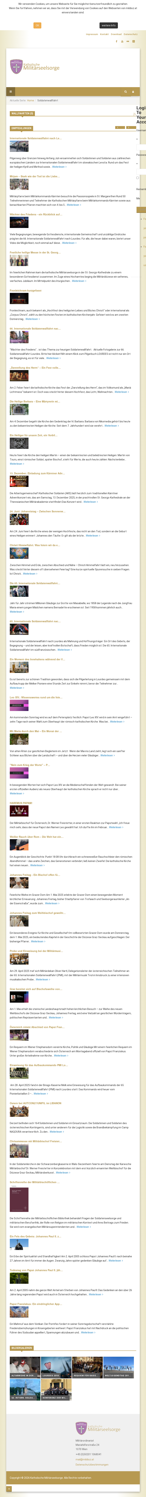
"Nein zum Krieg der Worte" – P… (30, 765)
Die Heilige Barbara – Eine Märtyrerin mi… (35, 401)
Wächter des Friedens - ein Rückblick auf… (36, 214)
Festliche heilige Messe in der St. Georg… (35, 252)
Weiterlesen (58, 166)
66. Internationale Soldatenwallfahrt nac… (35, 328)
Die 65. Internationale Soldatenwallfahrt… (35, 583)
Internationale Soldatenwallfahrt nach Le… (36, 138)
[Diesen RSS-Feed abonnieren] (134, 114)
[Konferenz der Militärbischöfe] (56, 1390)
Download (116, 34)
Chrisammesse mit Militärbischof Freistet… (36, 1141)
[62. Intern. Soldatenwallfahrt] (25, 1390)
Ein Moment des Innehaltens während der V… (37, 659)
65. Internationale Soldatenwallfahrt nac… (35, 621)
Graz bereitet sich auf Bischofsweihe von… (36, 989)
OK (37, 25)
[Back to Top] (9, 1489)
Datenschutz (131, 34)
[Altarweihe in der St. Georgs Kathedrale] (25, 1367)
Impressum (92, 34)
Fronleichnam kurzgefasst (25, 290)
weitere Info (109, 25)
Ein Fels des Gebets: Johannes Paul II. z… (35, 1236)
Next (133, 127)
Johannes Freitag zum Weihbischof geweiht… (38, 913)
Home (30, 100)
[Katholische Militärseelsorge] (34, 66)
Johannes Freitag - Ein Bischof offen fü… (35, 875)
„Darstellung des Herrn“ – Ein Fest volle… (35, 367)
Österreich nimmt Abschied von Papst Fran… (37, 1027)
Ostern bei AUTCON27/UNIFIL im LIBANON (35, 1103)
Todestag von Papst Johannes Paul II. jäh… (36, 1270)
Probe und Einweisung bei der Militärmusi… (36, 951)
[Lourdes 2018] (56, 1367)
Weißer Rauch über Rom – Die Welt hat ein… (37, 836)
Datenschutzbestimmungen (92, 1464)
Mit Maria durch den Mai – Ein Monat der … (36, 731)
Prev (122, 127)
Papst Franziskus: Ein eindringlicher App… (36, 1304)
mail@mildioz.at (85, 1459)
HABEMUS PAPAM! (21, 803)
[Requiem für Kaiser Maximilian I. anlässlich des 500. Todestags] (87, 1367)
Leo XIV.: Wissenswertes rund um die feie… (36, 697)
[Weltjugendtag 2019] (118, 1367)
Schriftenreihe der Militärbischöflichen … (35, 1182)
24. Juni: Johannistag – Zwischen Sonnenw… (38, 511)
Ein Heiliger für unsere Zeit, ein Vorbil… (34, 435)
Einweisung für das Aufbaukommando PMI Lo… (39, 1065)
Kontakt (104, 34)
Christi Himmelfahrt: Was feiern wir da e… (35, 545)
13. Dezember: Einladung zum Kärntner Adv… (37, 473)
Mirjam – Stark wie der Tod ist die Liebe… (35, 176)
